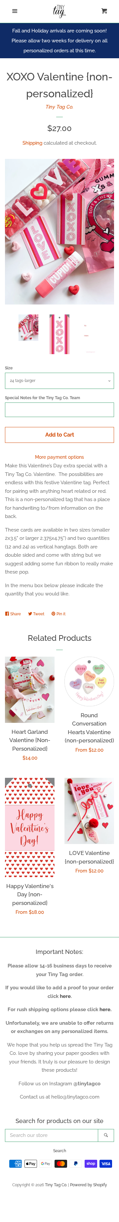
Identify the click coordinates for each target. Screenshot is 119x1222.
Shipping (32, 143)
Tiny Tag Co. (59, 107)
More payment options (59, 457)
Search (59, 1151)
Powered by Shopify (88, 1185)
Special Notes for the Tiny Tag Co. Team (42, 398)
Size (9, 368)
